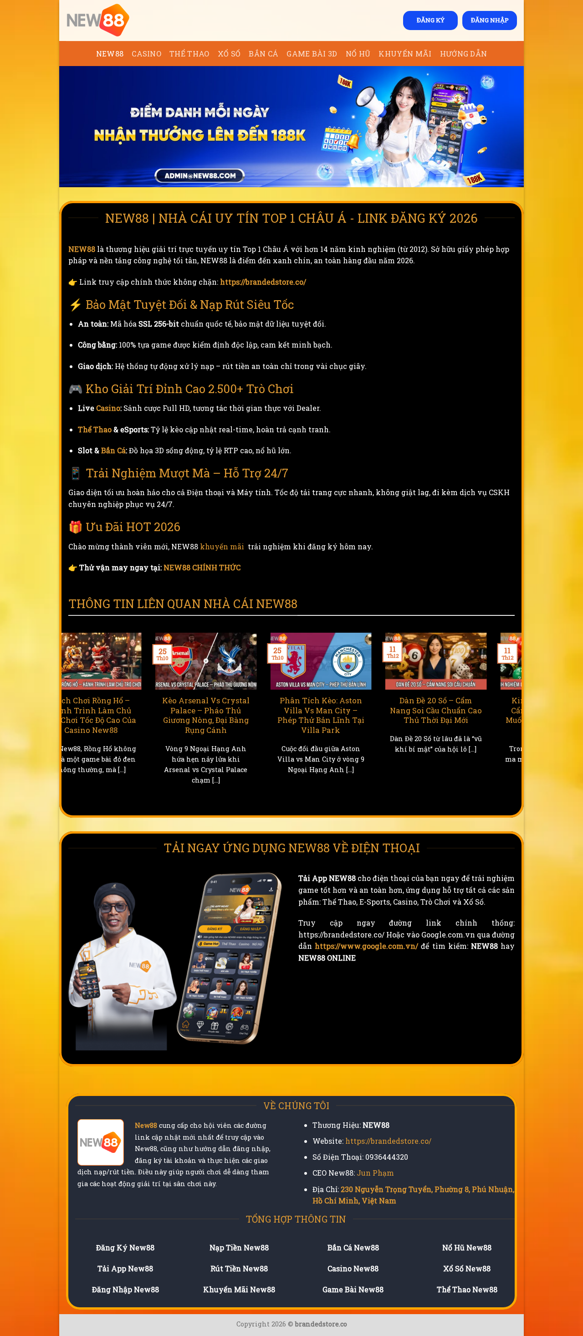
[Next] (516, 720)
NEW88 (110, 53)
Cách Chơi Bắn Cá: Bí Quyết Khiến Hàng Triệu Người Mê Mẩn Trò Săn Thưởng (349, 715)
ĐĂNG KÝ (431, 20)
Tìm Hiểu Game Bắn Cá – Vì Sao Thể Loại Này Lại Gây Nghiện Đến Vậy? (464, 710)
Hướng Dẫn (463, 53)
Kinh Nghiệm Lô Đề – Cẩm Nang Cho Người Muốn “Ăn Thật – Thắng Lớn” (234, 715)
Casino (146, 53)
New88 (146, 1125)
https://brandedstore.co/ (263, 282)
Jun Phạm (375, 1172)
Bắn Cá (263, 53)
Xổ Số (229, 53)
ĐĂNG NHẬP (490, 20)
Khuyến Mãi (404, 53)
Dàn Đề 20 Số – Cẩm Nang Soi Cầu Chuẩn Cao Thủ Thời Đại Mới (119, 710)
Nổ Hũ (358, 53)
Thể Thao (189, 53)
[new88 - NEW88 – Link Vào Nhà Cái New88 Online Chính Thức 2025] (111, 20)
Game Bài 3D (312, 53)
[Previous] (66, 720)
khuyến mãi (222, 546)
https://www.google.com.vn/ (366, 946)
